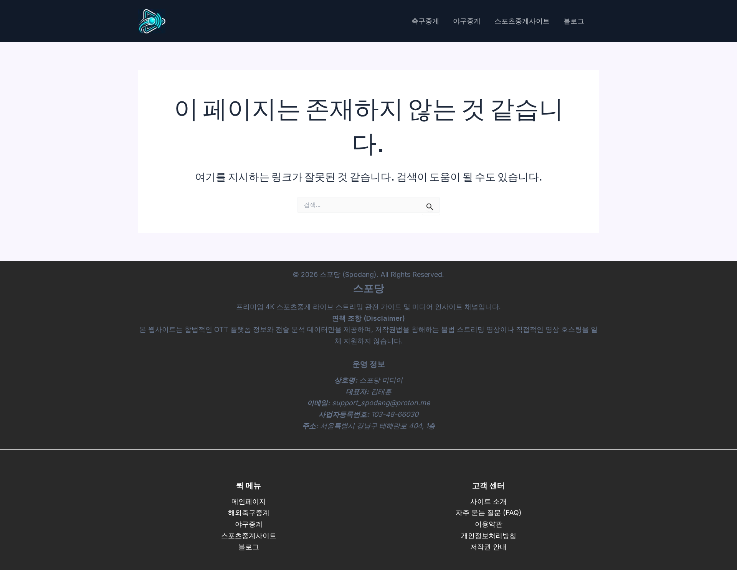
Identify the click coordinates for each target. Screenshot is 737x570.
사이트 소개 (488, 501)
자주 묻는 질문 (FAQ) (489, 513)
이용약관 (488, 524)
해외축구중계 (248, 513)
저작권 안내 (488, 547)
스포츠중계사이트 (522, 21)
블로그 (573, 21)
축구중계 (425, 21)
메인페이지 (248, 501)
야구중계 (467, 21)
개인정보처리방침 (488, 536)
